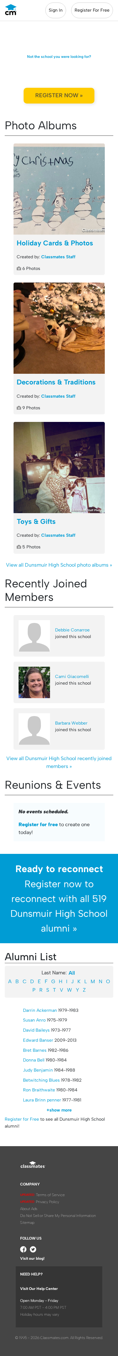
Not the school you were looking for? (59, 56)
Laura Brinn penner (42, 1100)
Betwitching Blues (41, 1080)
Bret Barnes (35, 1050)
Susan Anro (34, 1020)
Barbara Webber (71, 723)
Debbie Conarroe (72, 630)
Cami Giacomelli (72, 676)
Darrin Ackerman (40, 1010)
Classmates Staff (58, 257)
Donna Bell (33, 1060)
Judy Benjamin (38, 1070)
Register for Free (22, 1119)
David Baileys (36, 1030)
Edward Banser (38, 1040)
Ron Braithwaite (39, 1090)
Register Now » (59, 95)
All (72, 973)
